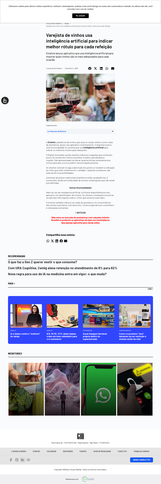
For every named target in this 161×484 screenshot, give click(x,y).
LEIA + (150, 289)
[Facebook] (11, 460)
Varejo (66, 23)
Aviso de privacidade (102, 451)
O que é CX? (122, 451)
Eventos (36, 451)
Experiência (87, 331)
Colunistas (51, 451)
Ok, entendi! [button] (80, 16)
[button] (90, 68)
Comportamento (125, 331)
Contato (83, 451)
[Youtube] (28, 460)
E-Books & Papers (19, 451)
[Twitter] (22, 460)
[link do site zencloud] (88, 479)
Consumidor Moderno (54, 23)
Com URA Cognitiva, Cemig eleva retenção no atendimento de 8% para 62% (62, 268)
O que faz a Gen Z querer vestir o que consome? (42, 262)
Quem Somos (68, 451)
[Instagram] (17, 460)
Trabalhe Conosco (141, 451)
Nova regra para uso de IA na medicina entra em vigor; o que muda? (57, 274)
